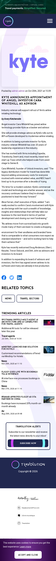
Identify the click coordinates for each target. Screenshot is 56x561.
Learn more (25, 546)
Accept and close (28, 555)
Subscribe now (28, 443)
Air (3, 411)
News (8, 299)
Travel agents (8, 336)
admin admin (18, 91)
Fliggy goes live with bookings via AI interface (19, 373)
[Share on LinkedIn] (19, 279)
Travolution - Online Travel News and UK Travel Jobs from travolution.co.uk (28, 464)
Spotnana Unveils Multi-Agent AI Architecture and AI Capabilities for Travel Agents (20, 322)
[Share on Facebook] (4, 279)
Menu (49, 20)
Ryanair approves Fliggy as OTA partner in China (19, 398)
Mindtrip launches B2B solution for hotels (20, 348)
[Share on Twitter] (11, 279)
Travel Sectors (29, 299)
